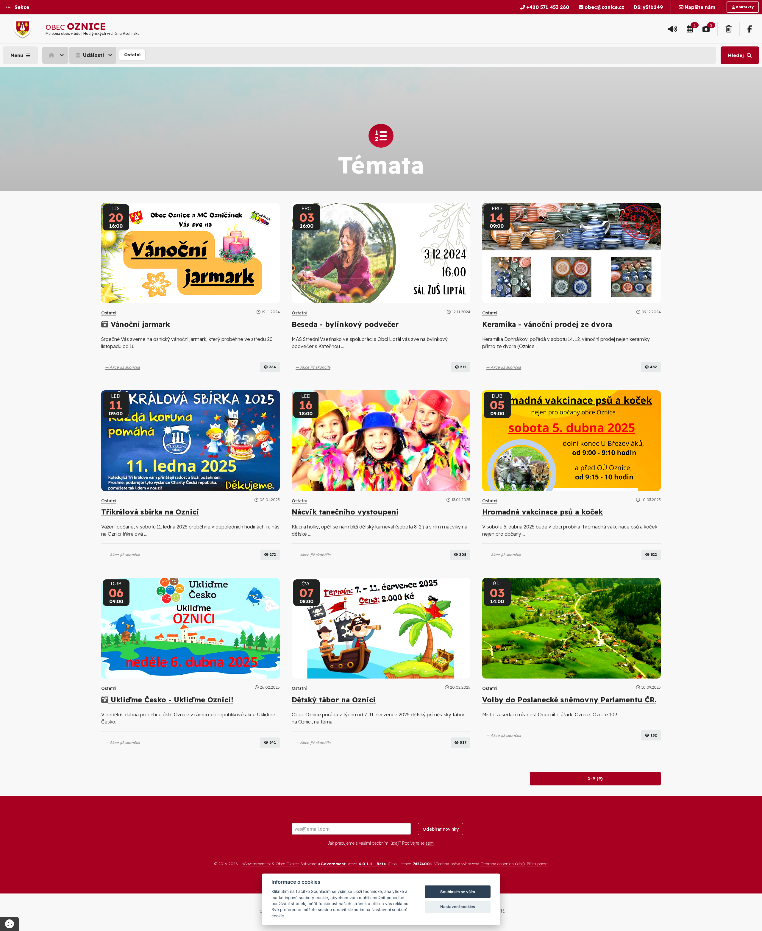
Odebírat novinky (441, 829)
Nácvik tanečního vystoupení (345, 511)
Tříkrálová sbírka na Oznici (150, 511)
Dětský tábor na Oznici (334, 699)
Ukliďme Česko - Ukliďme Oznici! (170, 699)
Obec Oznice (287, 863)
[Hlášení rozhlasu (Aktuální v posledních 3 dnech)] (672, 29)
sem (430, 843)
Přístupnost (537, 863)
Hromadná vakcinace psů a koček (542, 511)
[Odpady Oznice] (728, 29)
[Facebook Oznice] (750, 29)
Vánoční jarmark (139, 324)
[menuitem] (55, 55)
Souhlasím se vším (457, 891)
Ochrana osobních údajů (502, 863)
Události (93, 55)
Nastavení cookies (457, 906)
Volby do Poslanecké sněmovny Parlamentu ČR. (569, 699)
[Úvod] (55, 55)
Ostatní (132, 54)
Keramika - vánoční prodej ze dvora (547, 324)
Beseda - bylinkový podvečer (345, 324)
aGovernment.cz (256, 863)
